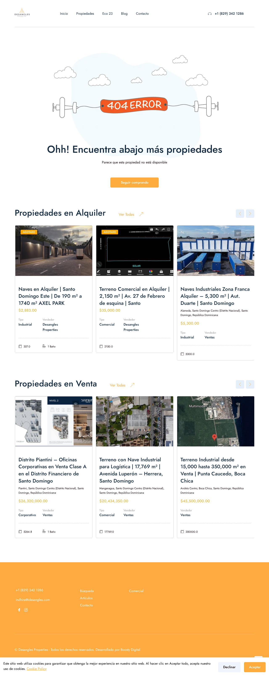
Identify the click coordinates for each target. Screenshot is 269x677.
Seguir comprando (134, 182)
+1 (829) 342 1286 (229, 13)
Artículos (86, 598)
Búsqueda (87, 590)
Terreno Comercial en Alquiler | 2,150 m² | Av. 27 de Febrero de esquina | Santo (134, 296)
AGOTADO (29, 232)
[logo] (22, 12)
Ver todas (126, 214)
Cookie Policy (36, 668)
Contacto (142, 13)
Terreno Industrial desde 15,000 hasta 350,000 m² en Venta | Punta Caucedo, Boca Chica (213, 470)
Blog (124, 13)
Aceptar (255, 667)
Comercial (136, 590)
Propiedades (85, 13)
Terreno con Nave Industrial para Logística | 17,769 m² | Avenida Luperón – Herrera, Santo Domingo (131, 470)
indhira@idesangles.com (33, 599)
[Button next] (250, 213)
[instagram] (25, 610)
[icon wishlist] (75, 233)
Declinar (229, 667)
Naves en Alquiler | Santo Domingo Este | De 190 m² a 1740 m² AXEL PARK (50, 296)
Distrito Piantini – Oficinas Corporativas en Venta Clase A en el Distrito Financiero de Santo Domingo (52, 470)
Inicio (64, 13)
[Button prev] (240, 213)
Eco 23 (107, 13)
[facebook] (19, 610)
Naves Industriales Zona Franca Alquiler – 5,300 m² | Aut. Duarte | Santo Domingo (215, 296)
